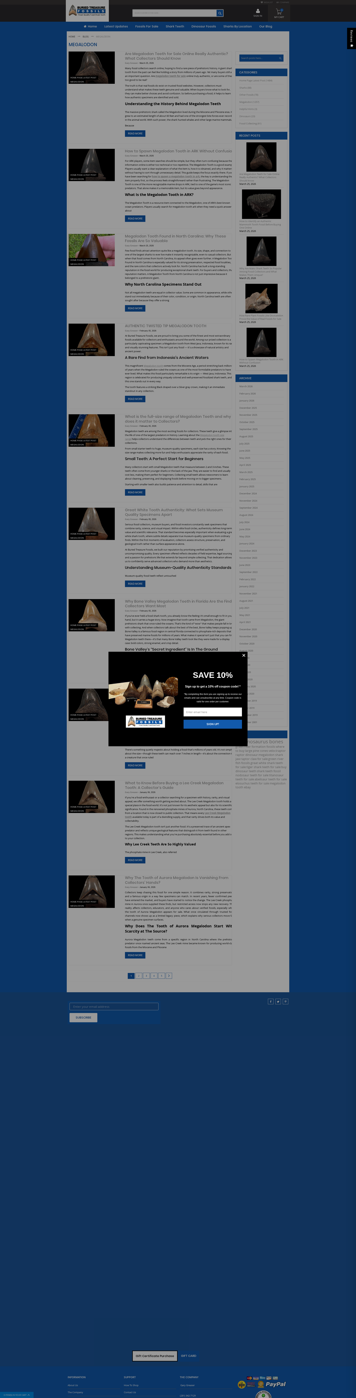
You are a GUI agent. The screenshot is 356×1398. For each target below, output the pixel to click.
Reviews (352, 36)
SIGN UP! (213, 724)
